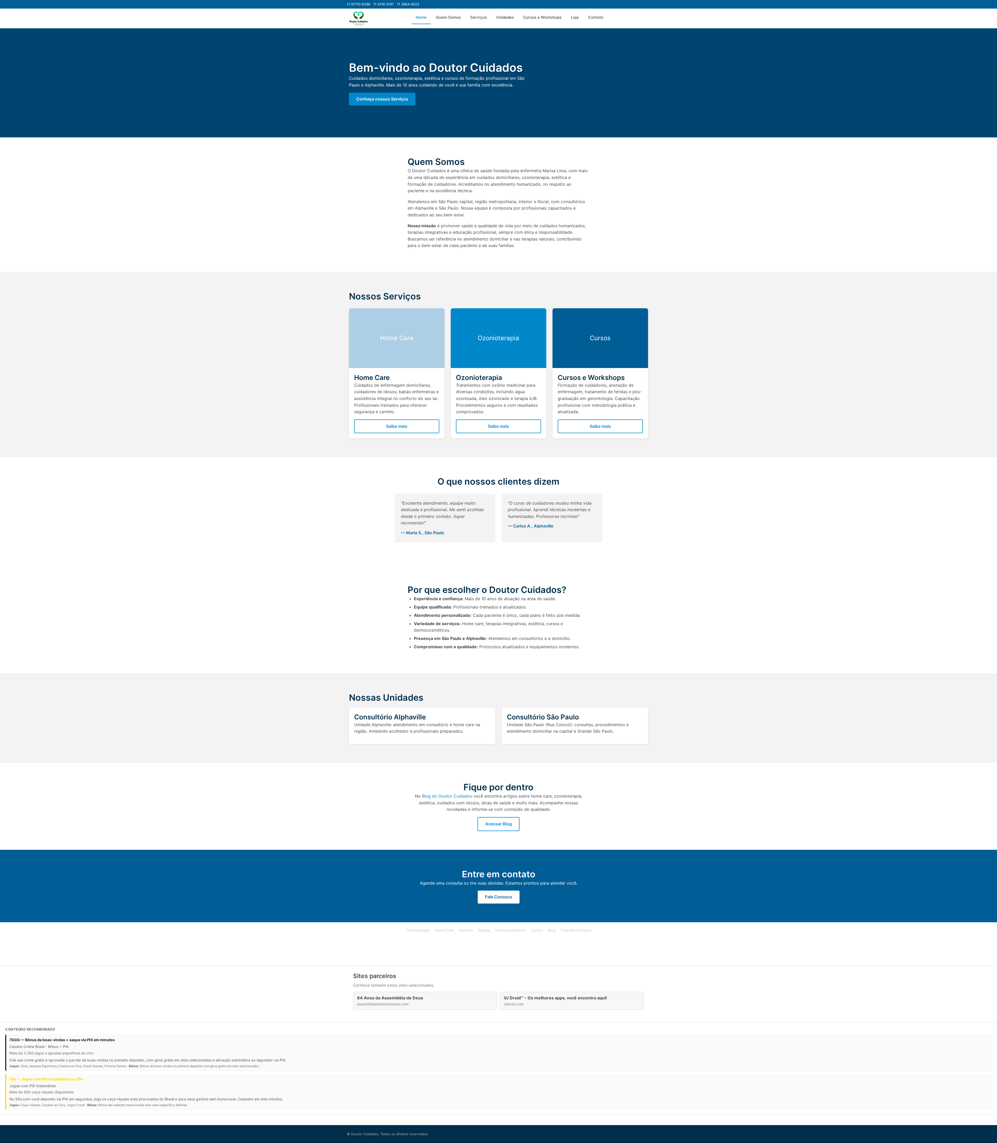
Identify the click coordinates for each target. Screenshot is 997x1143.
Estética (466, 930)
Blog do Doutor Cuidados (447, 796)
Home (421, 17)
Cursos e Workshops (542, 17)
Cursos (537, 930)
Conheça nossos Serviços (382, 99)
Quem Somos (448, 17)
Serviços (478, 17)
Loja (575, 17)
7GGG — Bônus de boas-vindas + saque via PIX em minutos (62, 1040)
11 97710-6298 (358, 4)
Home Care (444, 930)
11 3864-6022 (408, 4)
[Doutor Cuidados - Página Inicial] (358, 18)
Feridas (484, 930)
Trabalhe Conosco (576, 930)
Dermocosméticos (510, 930)
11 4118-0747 (383, 4)
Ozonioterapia (418, 930)
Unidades (505, 17)
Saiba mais (396, 426)
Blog (551, 930)
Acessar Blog (498, 823)
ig (506, 948)
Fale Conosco (498, 896)
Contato (595, 17)
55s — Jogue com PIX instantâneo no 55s (46, 1079)
